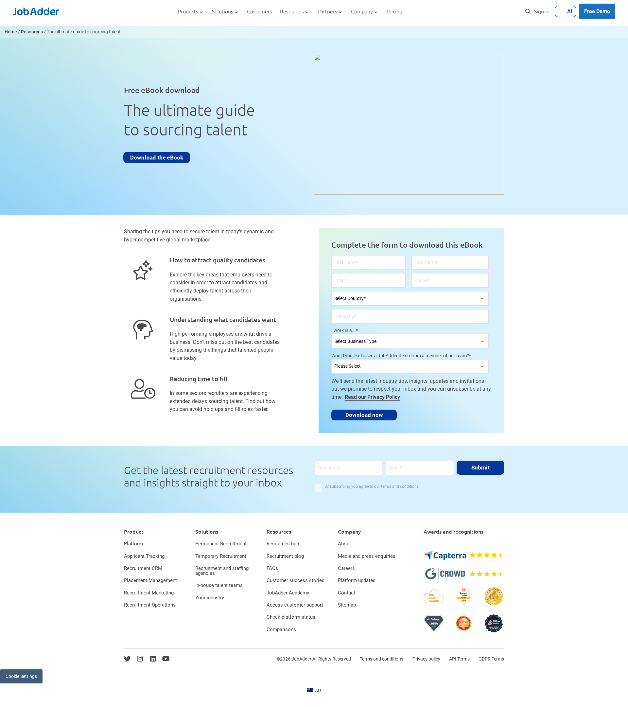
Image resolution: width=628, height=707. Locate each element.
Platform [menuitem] (133, 544)
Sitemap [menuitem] (347, 605)
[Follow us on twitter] (127, 659)
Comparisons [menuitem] (281, 629)
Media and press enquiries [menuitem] (366, 556)
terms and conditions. (400, 486)
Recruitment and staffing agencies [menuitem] (222, 570)
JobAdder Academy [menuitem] (288, 593)
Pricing (394, 11)
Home (11, 32)
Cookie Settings (21, 676)
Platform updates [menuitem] (356, 580)
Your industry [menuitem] (209, 598)
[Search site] (528, 11)
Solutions (222, 11)
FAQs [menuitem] (272, 568)
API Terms (459, 659)
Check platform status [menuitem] (291, 617)
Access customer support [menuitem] (295, 605)
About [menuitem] (344, 544)
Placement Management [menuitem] (150, 580)
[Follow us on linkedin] (153, 659)
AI (569, 11)
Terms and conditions (381, 659)
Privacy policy (426, 659)
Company (362, 11)
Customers (259, 11)
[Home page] (36, 11)
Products (188, 11)
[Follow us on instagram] (140, 659)
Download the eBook (156, 157)
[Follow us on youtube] (166, 659)
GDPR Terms (491, 659)
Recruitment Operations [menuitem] (150, 605)
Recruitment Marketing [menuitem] (149, 593)
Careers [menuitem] (346, 568)
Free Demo (597, 11)
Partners (327, 11)
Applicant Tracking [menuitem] (144, 556)
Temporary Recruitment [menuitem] (220, 556)
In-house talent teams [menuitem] (219, 585)
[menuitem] (314, 690)
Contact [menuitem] (346, 593)
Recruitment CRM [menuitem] (143, 568)
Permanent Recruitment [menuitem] (221, 544)
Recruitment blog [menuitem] (285, 556)
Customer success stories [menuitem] (295, 580)
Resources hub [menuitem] (283, 544)
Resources (292, 11)
